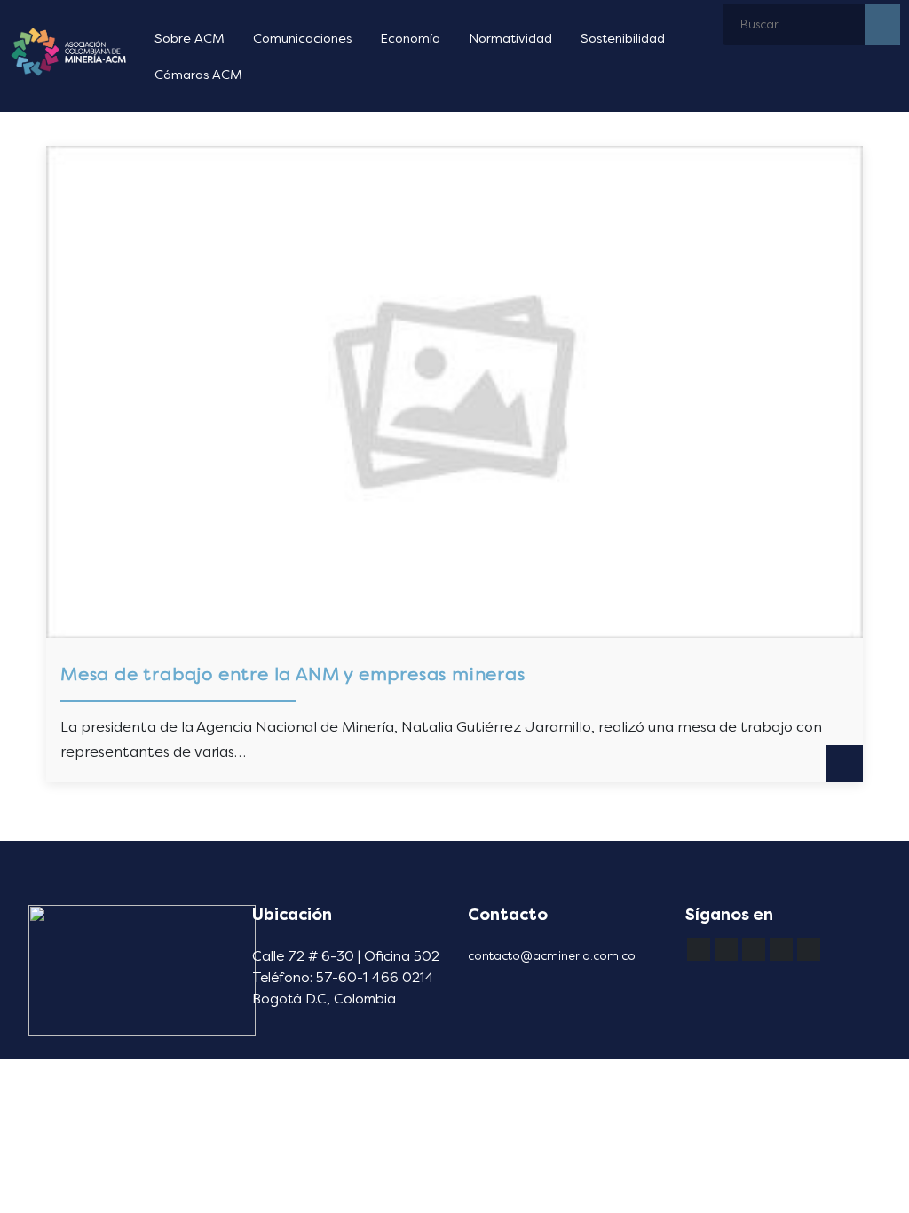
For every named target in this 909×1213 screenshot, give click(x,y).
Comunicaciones (302, 38)
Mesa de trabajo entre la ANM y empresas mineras (293, 674)
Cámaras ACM (198, 75)
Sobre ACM (189, 38)
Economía (410, 38)
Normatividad (510, 38)
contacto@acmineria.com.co (552, 956)
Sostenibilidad (623, 38)
